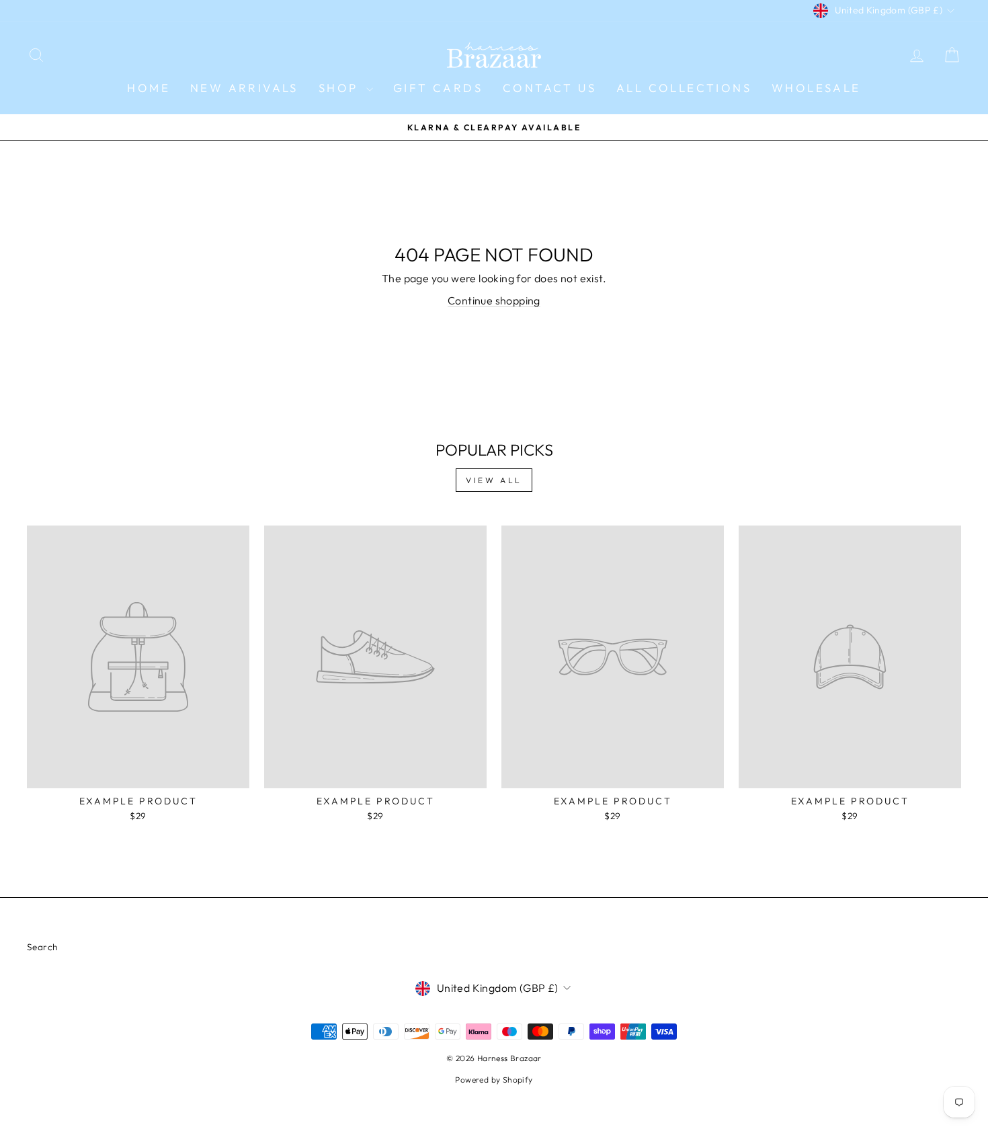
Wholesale (816, 88)
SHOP (341, 88)
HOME (148, 88)
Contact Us (549, 88)
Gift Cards (438, 88)
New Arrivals (244, 88)
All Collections (683, 88)
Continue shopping (494, 300)
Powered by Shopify (493, 1080)
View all (494, 480)
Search (42, 947)
